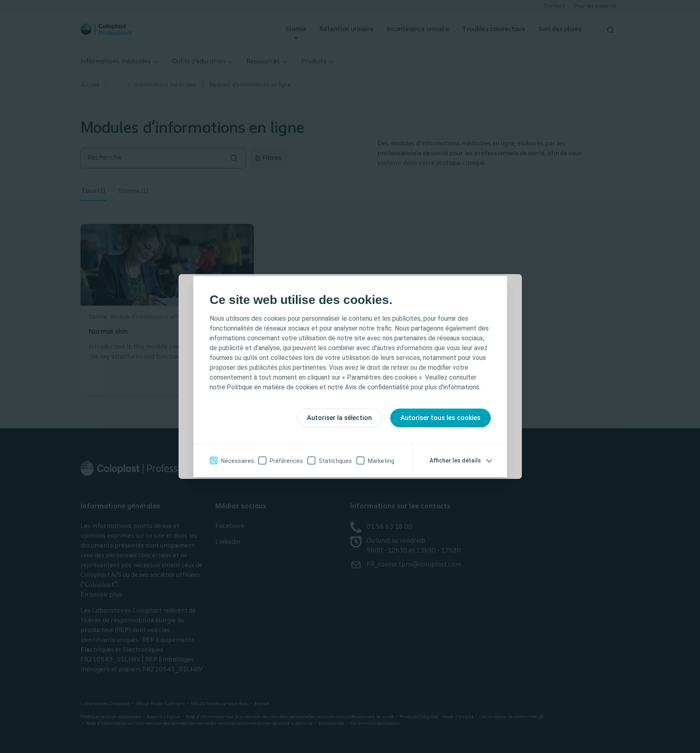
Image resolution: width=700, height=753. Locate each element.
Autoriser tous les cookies (440, 418)
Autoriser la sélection (339, 418)
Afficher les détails (455, 460)
